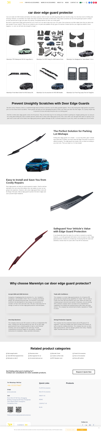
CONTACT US (74, 2)
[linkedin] (91, 2)
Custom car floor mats (57, 355)
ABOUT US (60, 2)
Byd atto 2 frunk (56, 353)
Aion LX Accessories (79, 355)
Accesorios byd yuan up (36, 358)
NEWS (67, 2)
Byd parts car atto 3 (13, 358)
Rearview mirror (34, 353)
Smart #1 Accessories (80, 353)
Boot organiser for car (35, 355)
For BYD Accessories (32, 2)
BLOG (40, 407)
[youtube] (94, 2)
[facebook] (89, 2)
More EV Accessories (48, 2)
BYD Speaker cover (57, 358)
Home (21, 2)
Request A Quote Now (83, 372)
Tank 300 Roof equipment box (15, 355)
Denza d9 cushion (79, 358)
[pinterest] (96, 2)
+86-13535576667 (14, 385)
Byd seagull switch (12, 353)
